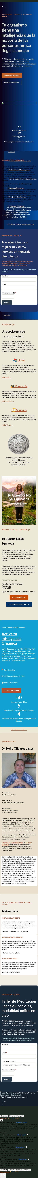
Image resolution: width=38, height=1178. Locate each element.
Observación (21, 1135)
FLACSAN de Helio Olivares (24, 1093)
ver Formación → (8, 401)
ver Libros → (6, 377)
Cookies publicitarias (9, 1159)
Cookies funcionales (9, 1135)
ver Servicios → (7, 425)
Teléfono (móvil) (8, 1061)
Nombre (5, 276)
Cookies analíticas (8, 1147)
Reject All (12, 1116)
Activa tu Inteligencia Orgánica (11, 638)
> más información (11, 690)
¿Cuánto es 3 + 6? (9, 1070)
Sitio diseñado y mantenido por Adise (14, 1097)
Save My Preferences (15, 1169)
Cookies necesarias (9, 1122)
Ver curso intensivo (11, 82)
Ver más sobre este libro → (19, 604)
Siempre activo (21, 1122)
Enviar (6, 302)
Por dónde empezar (12, 75)
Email (4, 284)
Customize (4, 1116)
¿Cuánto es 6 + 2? (9, 293)
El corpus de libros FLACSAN (12, 843)
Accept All (20, 1116)
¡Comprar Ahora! (19, 597)
